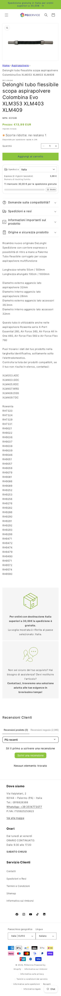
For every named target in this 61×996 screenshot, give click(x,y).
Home (6, 65)
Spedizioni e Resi (16, 878)
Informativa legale (32, 989)
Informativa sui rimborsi (20, 900)
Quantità (7, 146)
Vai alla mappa (15, 818)
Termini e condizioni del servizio (32, 979)
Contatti (11, 871)
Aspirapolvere (20, 65)
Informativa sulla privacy (32, 974)
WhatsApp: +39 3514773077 (24, 806)
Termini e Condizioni (18, 886)
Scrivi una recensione (30, 755)
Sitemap (11, 893)
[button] (6, 15)
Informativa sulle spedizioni (26, 984)
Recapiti (47, 984)
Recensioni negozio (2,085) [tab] (45, 730)
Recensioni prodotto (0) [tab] (16, 730)
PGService (29, 965)
